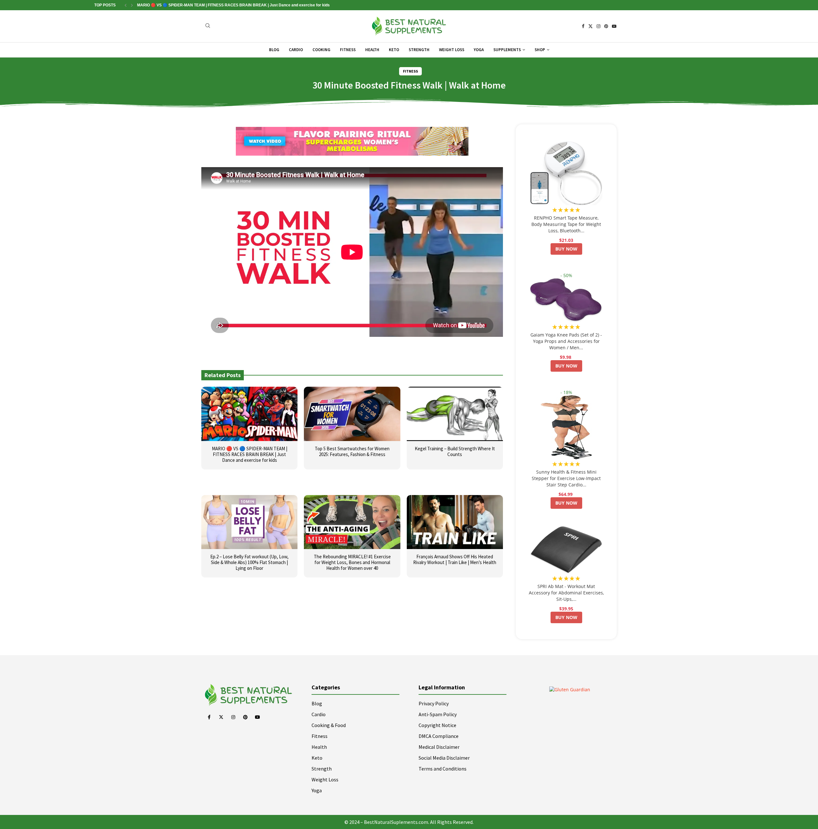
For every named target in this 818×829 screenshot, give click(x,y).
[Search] (207, 26)
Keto (394, 49)
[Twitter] (590, 26)
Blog (274, 49)
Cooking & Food (329, 725)
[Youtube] (614, 26)
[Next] (132, 5)
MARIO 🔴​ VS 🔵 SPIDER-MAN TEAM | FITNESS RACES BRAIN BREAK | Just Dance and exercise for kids (233, 5)
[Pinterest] (606, 26)
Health (372, 49)
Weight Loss (451, 49)
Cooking (321, 49)
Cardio (296, 49)
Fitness (348, 49)
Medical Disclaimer (439, 747)
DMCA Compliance (439, 736)
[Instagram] (598, 26)
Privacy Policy (434, 703)
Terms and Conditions (443, 768)
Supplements (507, 49)
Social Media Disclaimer (444, 758)
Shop (540, 49)
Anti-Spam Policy (438, 714)
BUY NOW (566, 249)
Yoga (479, 49)
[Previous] (125, 5)
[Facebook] (583, 26)
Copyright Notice (437, 725)
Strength (419, 49)
